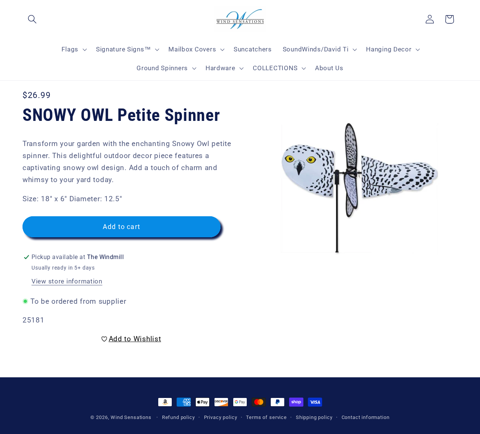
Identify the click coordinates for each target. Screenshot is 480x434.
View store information (67, 281)
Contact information (366, 417)
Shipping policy (314, 417)
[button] (32, 19)
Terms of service (266, 417)
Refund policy (178, 417)
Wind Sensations (131, 417)
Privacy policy (220, 417)
